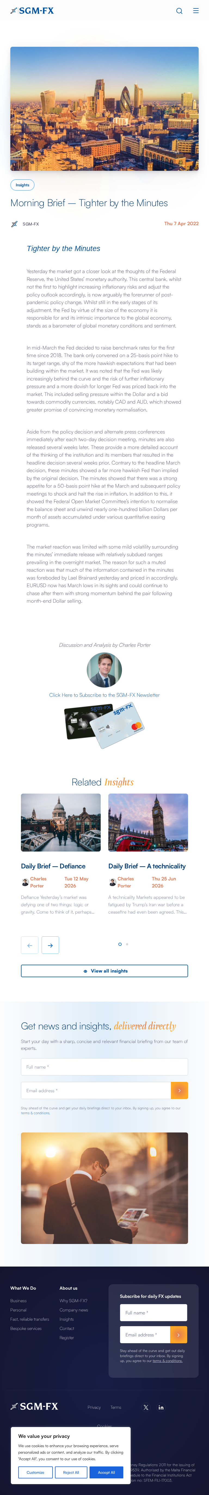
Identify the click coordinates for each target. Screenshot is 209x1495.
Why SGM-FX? (73, 1300)
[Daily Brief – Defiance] (61, 823)
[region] (71, 1455)
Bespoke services (26, 1328)
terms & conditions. (35, 1113)
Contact (67, 1328)
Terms (115, 1407)
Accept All (106, 1472)
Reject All (71, 1472)
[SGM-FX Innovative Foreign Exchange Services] (32, 10)
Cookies (104, 1426)
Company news (74, 1310)
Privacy (94, 1407)
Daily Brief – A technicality (147, 866)
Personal (18, 1310)
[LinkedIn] (161, 1407)
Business (18, 1300)
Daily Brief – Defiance (53, 866)
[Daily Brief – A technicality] (148, 823)
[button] (120, 944)
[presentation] (29, 945)
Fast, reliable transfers (29, 1319)
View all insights (109, 971)
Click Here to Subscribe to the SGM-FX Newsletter (104, 695)
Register (67, 1337)
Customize (35, 1472)
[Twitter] (146, 1407)
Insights (22, 184)
